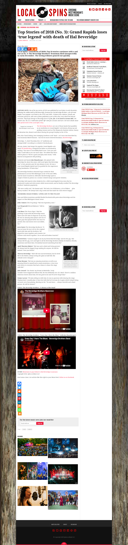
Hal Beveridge (67, 137)
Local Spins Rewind (31, 27)
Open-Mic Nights (27, 24)
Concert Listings (29, 20)
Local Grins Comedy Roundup (50, 24)
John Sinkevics (23, 40)
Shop (40, 24)
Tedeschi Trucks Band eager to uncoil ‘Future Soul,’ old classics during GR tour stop (61, 513)
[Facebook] (19, 49)
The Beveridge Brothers (44, 126)
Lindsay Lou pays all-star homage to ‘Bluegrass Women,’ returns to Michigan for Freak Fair (32, 509)
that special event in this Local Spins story (30, 122)
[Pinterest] (29, 49)
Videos (37, 27)
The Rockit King (26, 148)
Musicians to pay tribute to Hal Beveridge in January (40, 372)
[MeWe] (19, 402)
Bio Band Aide (107, 3)
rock (24, 429)
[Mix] (19, 406)
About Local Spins (91, 3)
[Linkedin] (25, 49)
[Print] (32, 49)
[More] (20, 413)
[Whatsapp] (19, 410)
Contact (100, 3)
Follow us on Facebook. (66, 377)
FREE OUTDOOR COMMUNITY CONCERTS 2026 (88, 20)
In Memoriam (23, 27)
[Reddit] (35, 49)
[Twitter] (22, 49)
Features (19, 24)
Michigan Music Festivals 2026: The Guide (61, 20)
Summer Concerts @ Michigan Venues (67, 24)
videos (30, 429)
